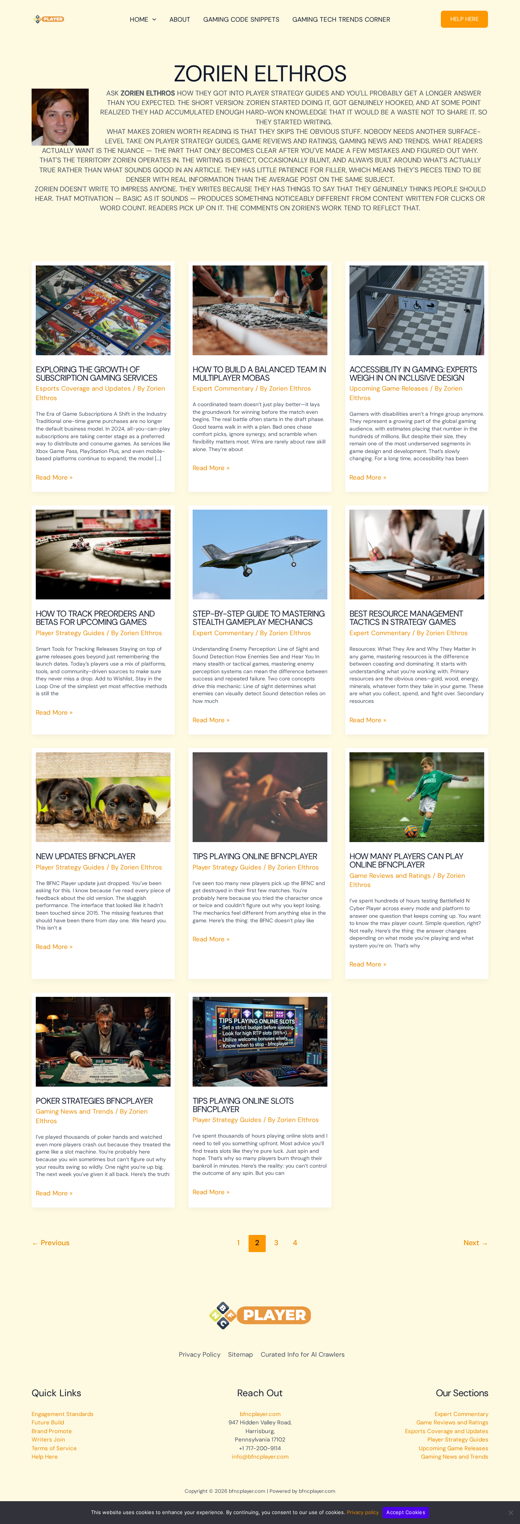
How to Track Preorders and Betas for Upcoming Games (95, 618)
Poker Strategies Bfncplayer (94, 1100)
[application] (152, 19)
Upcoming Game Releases (388, 388)
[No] (510, 1512)
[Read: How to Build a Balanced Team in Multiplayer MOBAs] (260, 309)
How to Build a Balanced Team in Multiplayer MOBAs (259, 373)
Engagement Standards (63, 1414)
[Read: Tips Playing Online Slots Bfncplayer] (260, 1041)
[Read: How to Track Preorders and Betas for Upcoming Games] (103, 554)
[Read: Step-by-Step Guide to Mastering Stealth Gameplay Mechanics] (260, 554)
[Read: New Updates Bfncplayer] (103, 796)
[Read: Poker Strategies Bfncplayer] (103, 1041)
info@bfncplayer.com (260, 1456)
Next (476, 1242)
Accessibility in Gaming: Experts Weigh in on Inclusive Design (413, 373)
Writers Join (48, 1439)
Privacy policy (363, 1512)
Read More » (54, 477)
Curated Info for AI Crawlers (303, 1354)
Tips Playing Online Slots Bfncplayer (243, 1105)
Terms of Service (54, 1448)
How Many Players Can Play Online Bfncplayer (406, 860)
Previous (51, 1242)
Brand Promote (52, 1431)
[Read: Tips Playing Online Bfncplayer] (260, 796)
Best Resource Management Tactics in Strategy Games (406, 618)
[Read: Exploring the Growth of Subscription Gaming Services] (103, 309)
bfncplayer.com (260, 1414)
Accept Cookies (405, 1512)
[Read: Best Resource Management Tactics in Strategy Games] (416, 554)
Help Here (45, 1456)
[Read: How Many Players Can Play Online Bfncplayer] (416, 796)
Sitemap (240, 1354)
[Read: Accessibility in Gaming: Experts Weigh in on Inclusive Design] (416, 309)
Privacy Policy (199, 1354)
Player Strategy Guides (70, 633)
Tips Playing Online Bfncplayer (255, 856)
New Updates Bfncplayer (85, 856)
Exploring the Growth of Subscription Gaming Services (96, 373)
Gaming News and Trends (74, 1111)
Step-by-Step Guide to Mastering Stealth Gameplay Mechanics (259, 618)
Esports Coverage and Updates (83, 388)
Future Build (48, 1422)
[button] (464, 19)
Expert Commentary (223, 388)
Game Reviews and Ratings (390, 875)
